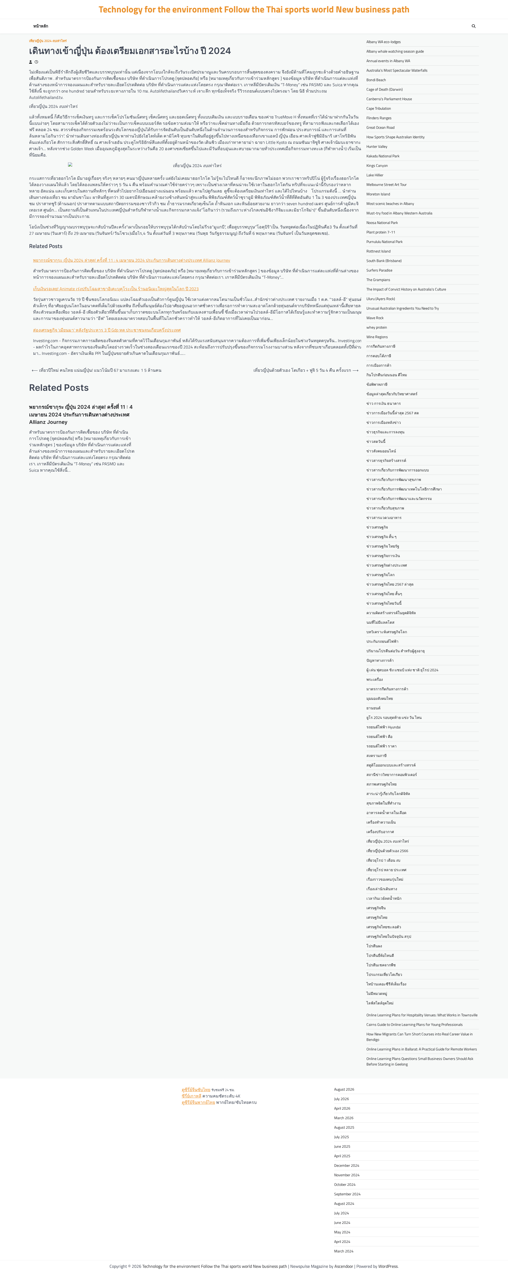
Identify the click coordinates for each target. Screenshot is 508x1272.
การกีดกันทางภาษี (380, 346)
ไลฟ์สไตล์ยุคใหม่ (379, 1003)
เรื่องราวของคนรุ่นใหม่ (384, 879)
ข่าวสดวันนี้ (375, 441)
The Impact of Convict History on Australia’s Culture (406, 289)
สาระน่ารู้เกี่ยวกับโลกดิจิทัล (388, 793)
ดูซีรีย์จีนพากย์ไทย (198, 1102)
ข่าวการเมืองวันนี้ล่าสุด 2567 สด (392, 413)
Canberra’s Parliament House (389, 99)
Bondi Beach (376, 79)
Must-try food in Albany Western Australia (399, 213)
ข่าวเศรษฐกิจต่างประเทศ (386, 565)
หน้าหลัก (40, 26)
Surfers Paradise (379, 270)
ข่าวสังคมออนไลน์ (381, 451)
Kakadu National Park (383, 156)
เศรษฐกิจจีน (376, 908)
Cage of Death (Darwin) (384, 89)
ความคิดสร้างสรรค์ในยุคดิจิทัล (391, 613)
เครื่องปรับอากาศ (380, 831)
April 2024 (342, 1241)
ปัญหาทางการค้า (380, 660)
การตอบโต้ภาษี (378, 356)
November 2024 (347, 1175)
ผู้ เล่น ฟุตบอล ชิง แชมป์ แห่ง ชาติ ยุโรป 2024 (402, 670)
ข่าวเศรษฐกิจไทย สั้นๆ (384, 593)
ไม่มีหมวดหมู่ (376, 993)
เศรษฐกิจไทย (376, 917)
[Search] (474, 26)
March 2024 (343, 1251)
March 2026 (343, 1118)
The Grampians (378, 279)
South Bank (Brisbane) (384, 260)
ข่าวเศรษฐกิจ (377, 527)
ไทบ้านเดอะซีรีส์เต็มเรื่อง (386, 984)
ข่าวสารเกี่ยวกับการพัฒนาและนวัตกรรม (399, 498)
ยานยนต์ (373, 708)
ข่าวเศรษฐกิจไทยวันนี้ (384, 603)
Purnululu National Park (384, 241)
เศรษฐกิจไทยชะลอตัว (383, 927)
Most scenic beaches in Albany (390, 203)
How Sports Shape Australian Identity (395, 137)
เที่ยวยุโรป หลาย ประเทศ (386, 870)
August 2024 (344, 1203)
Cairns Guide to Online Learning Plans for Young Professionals (414, 1024)
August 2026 (344, 1089)
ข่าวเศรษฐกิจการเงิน (383, 555)
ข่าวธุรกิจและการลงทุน (385, 432)
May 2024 (342, 1232)
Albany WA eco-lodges (383, 41)
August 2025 (344, 1127)
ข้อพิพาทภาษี (376, 384)
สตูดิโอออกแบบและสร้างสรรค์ (391, 765)
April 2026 (342, 1108)
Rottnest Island (378, 251)
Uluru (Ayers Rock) (380, 298)
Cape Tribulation (378, 108)
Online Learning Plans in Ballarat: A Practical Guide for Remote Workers (421, 1049)
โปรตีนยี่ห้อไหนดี (380, 955)
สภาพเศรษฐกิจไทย (381, 784)
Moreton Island (378, 194)
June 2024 (342, 1222)
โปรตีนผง (374, 946)
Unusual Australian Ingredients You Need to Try (402, 308)
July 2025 (341, 1137)
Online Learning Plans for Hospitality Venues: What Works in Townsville (422, 1015)
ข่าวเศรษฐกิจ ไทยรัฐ (382, 546)
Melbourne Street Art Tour (386, 184)
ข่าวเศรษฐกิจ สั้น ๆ (381, 536)
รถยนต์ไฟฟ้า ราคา (381, 746)
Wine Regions (377, 336)
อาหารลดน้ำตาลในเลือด (386, 812)
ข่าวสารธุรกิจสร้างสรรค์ (386, 460)
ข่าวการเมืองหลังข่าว (383, 422)
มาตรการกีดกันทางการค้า (387, 689)
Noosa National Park (382, 222)
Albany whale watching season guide (395, 51)
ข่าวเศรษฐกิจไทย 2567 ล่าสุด (390, 584)
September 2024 (347, 1194)
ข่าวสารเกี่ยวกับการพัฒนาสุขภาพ (393, 479)
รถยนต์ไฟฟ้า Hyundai (383, 727)
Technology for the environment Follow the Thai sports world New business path (254, 9)
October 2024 (345, 1184)
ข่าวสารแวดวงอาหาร (384, 517)
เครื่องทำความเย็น (381, 822)
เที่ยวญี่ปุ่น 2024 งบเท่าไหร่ (48, 41)
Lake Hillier (374, 175)
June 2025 (342, 1146)
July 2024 (341, 1213)
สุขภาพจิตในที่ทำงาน (383, 803)
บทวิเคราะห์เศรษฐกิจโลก (386, 632)
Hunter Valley (376, 146)
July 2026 (341, 1098)
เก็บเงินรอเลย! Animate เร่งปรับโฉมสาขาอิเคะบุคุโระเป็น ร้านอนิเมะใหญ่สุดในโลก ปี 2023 (116, 289)
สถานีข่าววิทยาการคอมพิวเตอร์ (391, 774)
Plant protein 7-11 (380, 232)
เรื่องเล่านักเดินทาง (381, 889)
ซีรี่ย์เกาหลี (191, 1096)
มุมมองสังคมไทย (379, 698)
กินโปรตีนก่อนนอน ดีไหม (386, 375)
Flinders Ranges (379, 118)
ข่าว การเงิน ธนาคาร (383, 403)
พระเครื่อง (374, 679)
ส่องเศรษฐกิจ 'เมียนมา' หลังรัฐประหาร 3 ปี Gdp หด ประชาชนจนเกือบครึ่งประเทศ (107, 330)
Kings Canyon (377, 165)
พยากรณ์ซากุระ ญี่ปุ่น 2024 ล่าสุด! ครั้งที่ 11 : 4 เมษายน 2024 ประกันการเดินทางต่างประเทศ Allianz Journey (131, 260)
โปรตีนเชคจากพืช (381, 965)
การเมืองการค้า (378, 365)
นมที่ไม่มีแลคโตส (380, 622)
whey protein (376, 327)
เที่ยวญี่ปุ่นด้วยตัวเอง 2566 (387, 850)
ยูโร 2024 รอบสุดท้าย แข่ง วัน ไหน (394, 717)
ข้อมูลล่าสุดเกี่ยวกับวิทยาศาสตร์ (392, 394)
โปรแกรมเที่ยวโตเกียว (384, 974)
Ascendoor (343, 1266)
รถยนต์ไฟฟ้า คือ (379, 736)
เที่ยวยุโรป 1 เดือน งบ (383, 860)
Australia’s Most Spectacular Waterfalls (397, 70)
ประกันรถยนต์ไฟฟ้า (382, 641)
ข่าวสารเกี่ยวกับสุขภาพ (385, 508)
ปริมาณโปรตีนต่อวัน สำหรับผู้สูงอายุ (395, 651)
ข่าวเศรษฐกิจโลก (380, 574)
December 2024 (346, 1165)
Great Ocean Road (380, 127)
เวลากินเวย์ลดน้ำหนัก (383, 898)
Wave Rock (375, 317)
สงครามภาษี (376, 755)
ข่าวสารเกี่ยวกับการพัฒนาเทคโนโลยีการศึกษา (404, 489)
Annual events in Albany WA (388, 60)
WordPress (388, 1266)
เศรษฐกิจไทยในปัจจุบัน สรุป (388, 936)
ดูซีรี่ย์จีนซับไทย (196, 1089)
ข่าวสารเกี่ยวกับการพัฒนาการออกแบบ (397, 470)
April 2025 (342, 1156)
